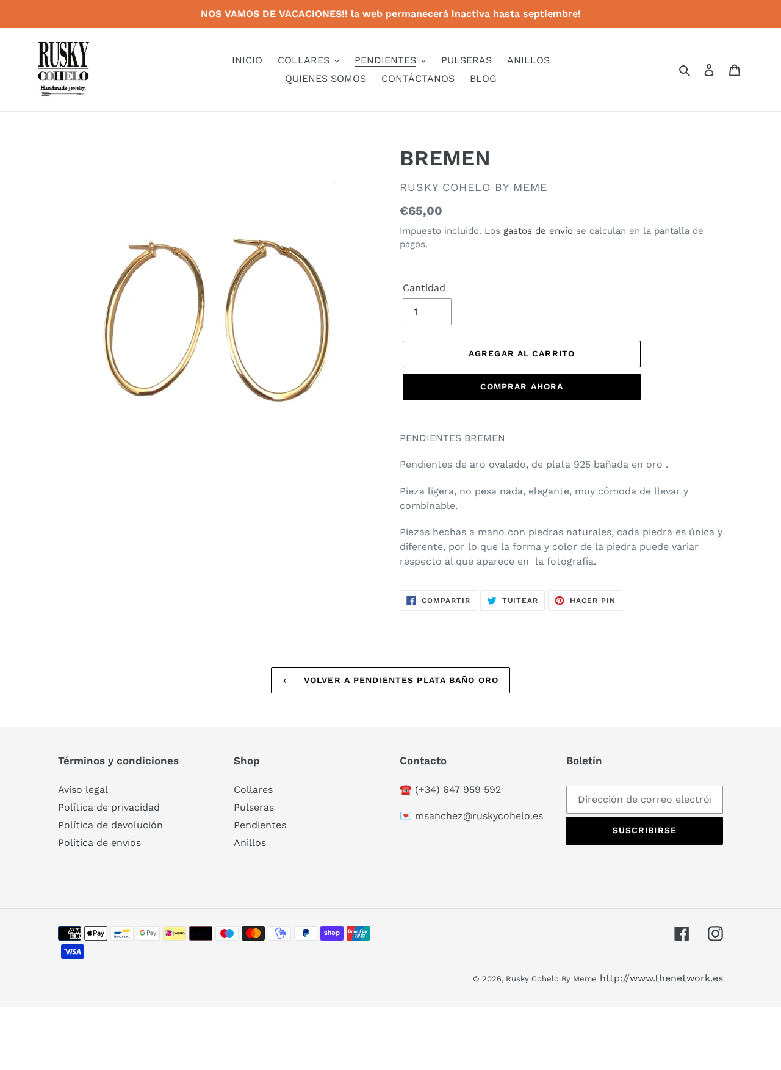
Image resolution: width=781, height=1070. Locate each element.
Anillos (250, 842)
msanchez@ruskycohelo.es (479, 816)
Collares (253, 789)
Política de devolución (110, 825)
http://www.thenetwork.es (661, 978)
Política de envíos (99, 842)
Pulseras (254, 807)
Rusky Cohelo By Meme (551, 978)
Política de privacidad (109, 807)
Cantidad (424, 288)
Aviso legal (83, 789)
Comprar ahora (522, 386)
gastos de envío (538, 230)
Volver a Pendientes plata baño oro (399, 680)
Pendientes (260, 825)
